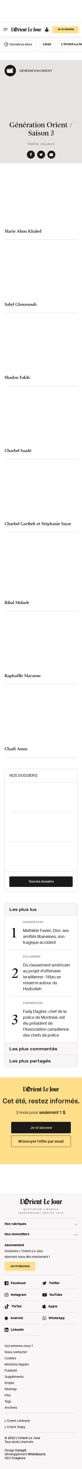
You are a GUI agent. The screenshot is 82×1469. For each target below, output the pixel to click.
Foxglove (19, 1458)
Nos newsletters (17, 1234)
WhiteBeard (36, 1454)
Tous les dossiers (41, 881)
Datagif (20, 1450)
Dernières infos (20, 44)
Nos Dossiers (23, 775)
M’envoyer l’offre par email (41, 1141)
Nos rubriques (15, 1224)
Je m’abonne (41, 1127)
